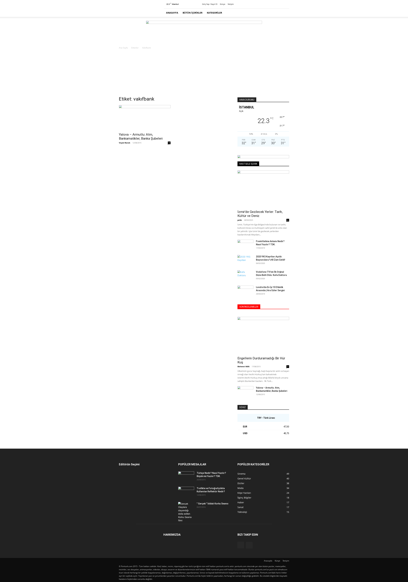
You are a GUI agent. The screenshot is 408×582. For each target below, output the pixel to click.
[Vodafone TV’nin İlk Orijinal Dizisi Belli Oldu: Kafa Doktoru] (245, 275)
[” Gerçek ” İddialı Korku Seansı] (186, 512)
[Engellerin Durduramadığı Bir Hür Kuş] (263, 335)
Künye (222, 4)
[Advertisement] (204, 73)
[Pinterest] (286, 4)
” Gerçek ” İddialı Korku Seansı (212, 503)
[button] (285, 12)
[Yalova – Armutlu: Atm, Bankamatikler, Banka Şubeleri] (145, 118)
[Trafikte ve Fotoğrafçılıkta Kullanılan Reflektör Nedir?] (186, 492)
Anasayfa (172, 12)
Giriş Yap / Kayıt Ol (209, 4)
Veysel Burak (124, 143)
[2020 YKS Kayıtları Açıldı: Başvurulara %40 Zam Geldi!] (245, 260)
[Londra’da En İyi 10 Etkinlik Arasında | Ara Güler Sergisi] (245, 291)
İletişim (231, 4)
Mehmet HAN (243, 366)
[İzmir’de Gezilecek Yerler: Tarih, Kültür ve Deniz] (263, 189)
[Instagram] (281, 4)
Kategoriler (214, 12)
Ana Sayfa (123, 47)
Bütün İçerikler (192, 12)
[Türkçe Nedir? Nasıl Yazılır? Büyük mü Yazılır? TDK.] (186, 477)
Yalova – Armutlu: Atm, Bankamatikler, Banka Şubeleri (141, 136)
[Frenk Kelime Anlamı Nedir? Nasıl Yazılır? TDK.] (245, 245)
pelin (239, 220)
